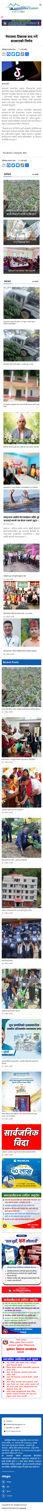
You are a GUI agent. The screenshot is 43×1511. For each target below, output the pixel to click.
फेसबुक (8, 1482)
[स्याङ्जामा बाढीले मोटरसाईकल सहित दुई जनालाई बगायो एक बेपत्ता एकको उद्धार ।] (21, 502)
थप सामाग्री (35, 175)
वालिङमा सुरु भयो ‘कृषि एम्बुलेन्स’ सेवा (14, 576)
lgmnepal (23, 1508)
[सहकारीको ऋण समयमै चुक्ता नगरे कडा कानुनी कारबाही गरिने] (21, 232)
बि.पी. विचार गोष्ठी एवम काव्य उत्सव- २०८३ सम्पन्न (17, 613)
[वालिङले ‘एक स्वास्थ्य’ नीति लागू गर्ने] (21, 260)
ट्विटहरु (8, 1491)
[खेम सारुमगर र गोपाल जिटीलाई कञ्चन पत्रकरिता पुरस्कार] (21, 634)
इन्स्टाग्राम (9, 1496)
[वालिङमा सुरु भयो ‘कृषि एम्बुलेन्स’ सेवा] (21, 559)
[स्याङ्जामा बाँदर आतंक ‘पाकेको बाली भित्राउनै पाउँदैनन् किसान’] (21, 199)
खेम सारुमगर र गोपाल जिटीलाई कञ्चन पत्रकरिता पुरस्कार (20, 651)
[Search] (40, 4)
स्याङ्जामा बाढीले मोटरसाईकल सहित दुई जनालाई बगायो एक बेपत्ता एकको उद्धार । (21, 519)
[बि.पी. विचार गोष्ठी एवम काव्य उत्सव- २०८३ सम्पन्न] (21, 596)
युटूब (7, 1486)
